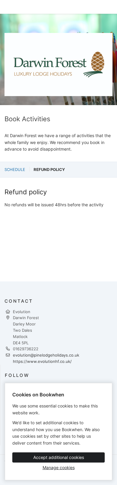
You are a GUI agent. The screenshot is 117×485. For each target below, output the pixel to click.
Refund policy (49, 169)
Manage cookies (59, 467)
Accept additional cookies (58, 457)
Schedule (14, 169)
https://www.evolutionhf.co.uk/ (42, 361)
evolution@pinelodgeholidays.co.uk (46, 355)
